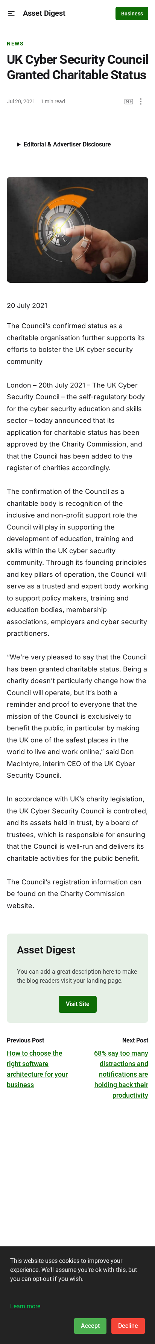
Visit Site (78, 1004)
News (15, 44)
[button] (11, 13)
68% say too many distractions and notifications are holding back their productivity (121, 1074)
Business (132, 14)
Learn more (25, 1306)
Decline (128, 1325)
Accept (90, 1325)
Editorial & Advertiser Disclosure (67, 144)
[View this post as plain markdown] (129, 101)
